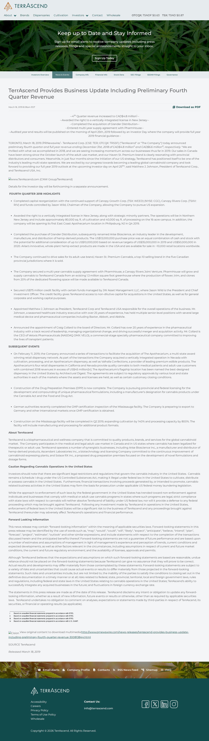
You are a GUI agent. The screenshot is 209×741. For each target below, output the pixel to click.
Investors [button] (78, 15)
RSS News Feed (125, 669)
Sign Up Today (104, 58)
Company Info (82, 75)
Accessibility (39, 701)
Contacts (101, 669)
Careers (36, 706)
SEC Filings (136, 75)
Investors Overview (40, 75)
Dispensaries (41, 15)
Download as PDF (188, 107)
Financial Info (101, 75)
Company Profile (76, 669)
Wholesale (113, 15)
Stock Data (119, 75)
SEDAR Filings (153, 75)
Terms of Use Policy (43, 714)
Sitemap (149, 669)
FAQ (166, 669)
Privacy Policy (39, 710)
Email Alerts (48, 669)
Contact (97, 15)
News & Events (62, 75)
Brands (24, 15)
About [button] (8, 15)
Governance (172, 75)
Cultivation (61, 15)
